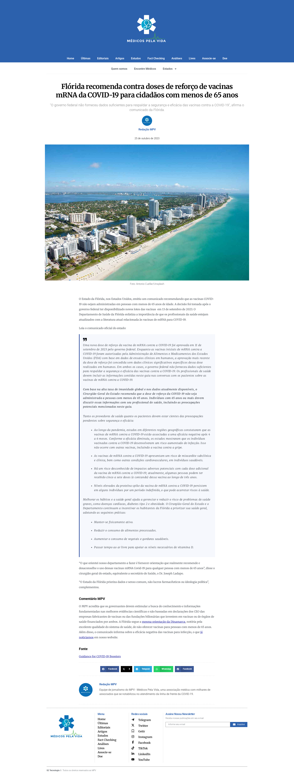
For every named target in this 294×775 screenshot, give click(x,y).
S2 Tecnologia (53, 770)
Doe (225, 58)
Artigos (119, 58)
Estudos (136, 58)
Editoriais (103, 58)
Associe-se (209, 58)
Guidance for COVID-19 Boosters (100, 656)
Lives (192, 58)
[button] (109, 669)
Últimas (85, 58)
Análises (177, 58)
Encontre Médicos (145, 68)
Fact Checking (156, 58)
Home (70, 58)
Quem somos (119, 68)
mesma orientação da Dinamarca (163, 621)
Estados (168, 68)
